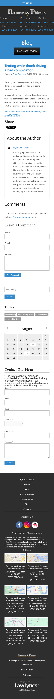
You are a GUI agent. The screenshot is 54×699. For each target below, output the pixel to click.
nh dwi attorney (41, 315)
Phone (7, 399)
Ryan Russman (19, 74)
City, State (9, 432)
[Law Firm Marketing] (27, 685)
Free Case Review (27, 51)
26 (27, 353)
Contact (27, 509)
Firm (27, 489)
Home (27, 484)
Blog (27, 504)
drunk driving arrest (25, 315)
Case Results (27, 499)
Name (7, 232)
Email (7, 243)
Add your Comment (22, 217)
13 (33, 344)
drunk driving (10, 315)
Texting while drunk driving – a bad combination (26, 67)
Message (8, 254)
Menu (29, 3)
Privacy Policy (27, 670)
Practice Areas (27, 494)
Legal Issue (9, 420)
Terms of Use (27, 665)
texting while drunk (12, 319)
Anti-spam (27, 675)
